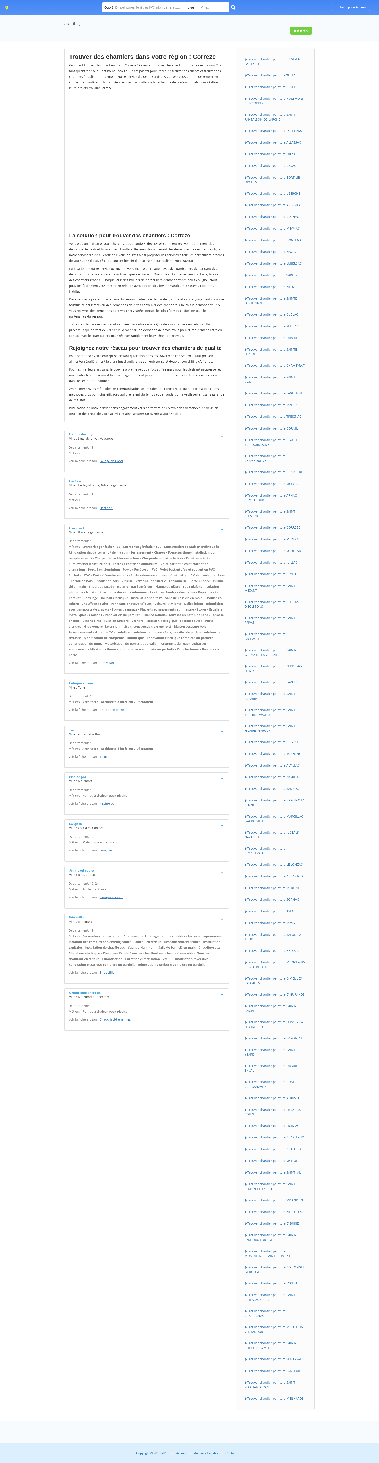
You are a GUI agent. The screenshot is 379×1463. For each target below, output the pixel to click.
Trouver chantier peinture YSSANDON (275, 1200)
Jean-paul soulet (111, 897)
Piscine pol (107, 803)
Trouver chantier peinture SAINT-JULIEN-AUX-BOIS (270, 1297)
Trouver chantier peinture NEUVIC (272, 287)
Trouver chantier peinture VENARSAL (274, 1359)
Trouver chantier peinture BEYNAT (272, 574)
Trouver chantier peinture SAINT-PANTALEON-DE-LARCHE (270, 116)
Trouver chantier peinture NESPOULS (274, 1212)
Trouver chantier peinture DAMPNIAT (274, 1038)
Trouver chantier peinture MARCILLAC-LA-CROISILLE (274, 818)
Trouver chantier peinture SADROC (273, 789)
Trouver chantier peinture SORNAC (273, 899)
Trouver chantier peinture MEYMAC (273, 228)
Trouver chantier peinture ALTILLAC (273, 765)
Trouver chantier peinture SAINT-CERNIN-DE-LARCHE (270, 1186)
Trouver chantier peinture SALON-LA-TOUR (273, 936)
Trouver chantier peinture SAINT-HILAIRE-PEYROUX (270, 728)
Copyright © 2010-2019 (152, 1453)
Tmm (103, 757)
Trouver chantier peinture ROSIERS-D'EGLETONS (272, 604)
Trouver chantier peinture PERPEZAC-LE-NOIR (273, 668)
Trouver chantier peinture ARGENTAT (274, 205)
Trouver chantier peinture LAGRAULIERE (265, 636)
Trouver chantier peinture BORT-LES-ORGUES (273, 179)
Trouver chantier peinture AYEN (270, 911)
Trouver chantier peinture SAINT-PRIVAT (270, 620)
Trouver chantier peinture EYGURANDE (276, 994)
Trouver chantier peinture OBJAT (271, 154)
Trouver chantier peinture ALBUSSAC (274, 1098)
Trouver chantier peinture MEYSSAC (273, 539)
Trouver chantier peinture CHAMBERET (276, 472)
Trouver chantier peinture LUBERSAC (274, 263)
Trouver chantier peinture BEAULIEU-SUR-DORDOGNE (273, 442)
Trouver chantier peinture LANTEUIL (273, 1371)
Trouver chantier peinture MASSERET (274, 923)
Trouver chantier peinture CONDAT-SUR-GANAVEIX (272, 1084)
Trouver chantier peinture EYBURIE (273, 1223)
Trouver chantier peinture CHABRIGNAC (265, 1313)
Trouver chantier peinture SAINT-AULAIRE (270, 696)
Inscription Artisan (352, 7)
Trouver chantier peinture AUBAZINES (275, 876)
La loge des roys (111, 461)
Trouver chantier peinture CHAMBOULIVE (265, 458)
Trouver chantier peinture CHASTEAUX (275, 1137)
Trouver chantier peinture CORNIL (272, 428)
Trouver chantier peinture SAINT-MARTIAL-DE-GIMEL (270, 1384)
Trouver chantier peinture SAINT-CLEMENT (270, 513)
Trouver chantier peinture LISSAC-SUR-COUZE (274, 1112)
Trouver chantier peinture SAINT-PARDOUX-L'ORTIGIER (270, 1237)
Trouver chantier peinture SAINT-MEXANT (270, 588)
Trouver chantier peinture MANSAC (273, 405)
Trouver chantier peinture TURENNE (274, 753)
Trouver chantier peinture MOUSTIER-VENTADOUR (274, 1329)
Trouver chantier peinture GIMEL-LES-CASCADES (274, 980)
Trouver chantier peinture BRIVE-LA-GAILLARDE (272, 61)
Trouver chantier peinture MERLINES (274, 888)
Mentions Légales (205, 1453)
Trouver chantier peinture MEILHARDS (275, 1398)
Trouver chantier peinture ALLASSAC (274, 142)
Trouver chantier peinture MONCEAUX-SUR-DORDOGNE (275, 964)
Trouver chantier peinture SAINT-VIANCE (270, 379)
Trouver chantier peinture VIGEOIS (272, 484)
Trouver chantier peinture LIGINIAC (273, 1126)
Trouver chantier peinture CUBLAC (272, 314)
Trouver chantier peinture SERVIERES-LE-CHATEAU (274, 1024)
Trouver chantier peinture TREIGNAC (274, 416)
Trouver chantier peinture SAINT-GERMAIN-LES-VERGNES (270, 652)
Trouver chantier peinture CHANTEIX (274, 1149)
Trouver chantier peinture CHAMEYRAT (276, 365)
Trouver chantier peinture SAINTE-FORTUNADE (271, 300)
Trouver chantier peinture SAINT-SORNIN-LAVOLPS (270, 712)
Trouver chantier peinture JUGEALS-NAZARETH (272, 834)
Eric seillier (108, 972)
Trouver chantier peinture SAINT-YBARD (270, 1052)
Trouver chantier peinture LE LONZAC (275, 864)
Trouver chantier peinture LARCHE (272, 338)
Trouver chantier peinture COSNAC (273, 217)
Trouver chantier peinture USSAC (271, 165)
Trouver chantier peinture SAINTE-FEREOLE (271, 351)
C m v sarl (107, 663)
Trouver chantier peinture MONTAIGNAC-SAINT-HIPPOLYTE (268, 1253)
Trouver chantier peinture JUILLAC (272, 562)
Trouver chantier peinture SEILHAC (273, 326)
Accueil (69, 23)
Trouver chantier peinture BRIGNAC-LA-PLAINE (275, 802)
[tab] (146, 436)
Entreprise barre (112, 710)
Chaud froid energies (115, 1019)
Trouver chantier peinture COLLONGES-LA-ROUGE (275, 1269)
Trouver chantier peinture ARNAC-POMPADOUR (271, 497)
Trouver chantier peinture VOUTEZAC (274, 551)
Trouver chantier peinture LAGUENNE (275, 393)
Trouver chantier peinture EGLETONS (274, 131)
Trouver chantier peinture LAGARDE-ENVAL (273, 1068)
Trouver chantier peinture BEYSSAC (273, 950)
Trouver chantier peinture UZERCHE (273, 193)
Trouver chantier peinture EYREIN (272, 1283)
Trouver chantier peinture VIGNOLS (273, 1161)
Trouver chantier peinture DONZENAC (275, 240)
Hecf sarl (106, 508)
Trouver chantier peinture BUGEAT (272, 742)
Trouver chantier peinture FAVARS (272, 682)
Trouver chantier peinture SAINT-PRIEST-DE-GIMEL (270, 1345)
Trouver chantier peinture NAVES (271, 252)
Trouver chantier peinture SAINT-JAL (274, 1172)
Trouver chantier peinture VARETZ (272, 275)
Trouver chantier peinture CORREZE (273, 527)
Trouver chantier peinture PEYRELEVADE (265, 850)
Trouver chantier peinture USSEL (271, 87)
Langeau (106, 850)
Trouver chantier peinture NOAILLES (274, 777)
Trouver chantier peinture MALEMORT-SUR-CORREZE (275, 100)
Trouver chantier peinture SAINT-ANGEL (270, 1008)
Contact (230, 1453)
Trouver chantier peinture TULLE (271, 75)
